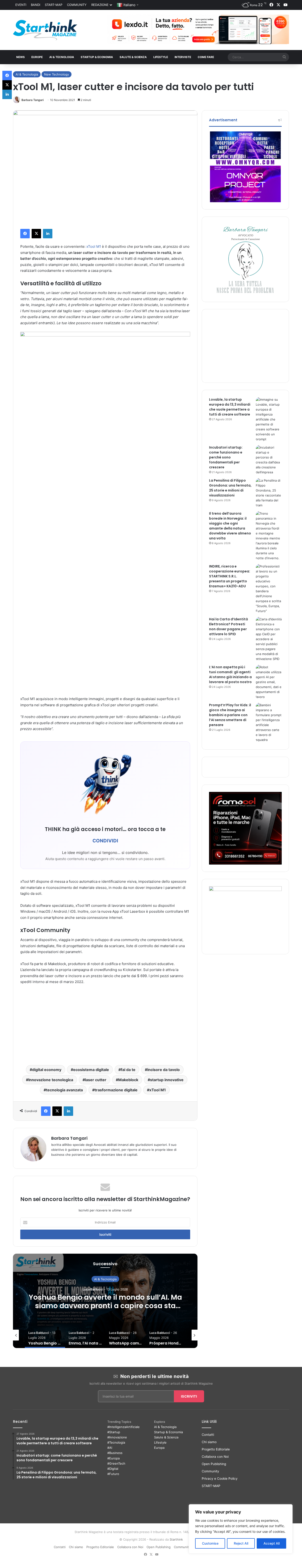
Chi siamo (209, 1442)
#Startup (113, 1432)
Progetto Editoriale (216, 1449)
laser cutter (95, 1079)
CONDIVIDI (105, 841)
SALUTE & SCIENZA (133, 57)
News (20, 57)
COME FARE (206, 57)
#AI (109, 1448)
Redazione (100, 5)
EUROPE (37, 57)
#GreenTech (116, 1463)
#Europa (113, 1458)
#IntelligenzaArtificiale (123, 1427)
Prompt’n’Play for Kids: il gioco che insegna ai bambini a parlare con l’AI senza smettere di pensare (230, 715)
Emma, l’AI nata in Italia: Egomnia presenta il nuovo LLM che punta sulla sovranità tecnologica (105, 1305)
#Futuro (113, 1474)
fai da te (128, 1069)
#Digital (112, 1469)
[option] (105, 1301)
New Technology (56, 74)
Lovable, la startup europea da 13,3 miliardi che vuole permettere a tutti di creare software (229, 407)
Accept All (272, 1543)
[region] (241, 1529)
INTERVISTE (183, 57)
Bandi (35, 5)
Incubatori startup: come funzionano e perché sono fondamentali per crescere (226, 457)
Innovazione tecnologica (50, 1079)
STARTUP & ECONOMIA (97, 57)
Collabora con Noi (215, 1456)
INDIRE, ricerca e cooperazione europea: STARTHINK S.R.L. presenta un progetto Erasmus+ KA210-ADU (229, 576)
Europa (159, 1448)
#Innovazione (117, 1437)
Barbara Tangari (32, 100)
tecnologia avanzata (64, 1090)
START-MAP (53, 5)
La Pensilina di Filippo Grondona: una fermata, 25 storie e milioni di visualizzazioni (230, 488)
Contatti (208, 1435)
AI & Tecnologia (61, 57)
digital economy (46, 1069)
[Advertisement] (105, 1024)
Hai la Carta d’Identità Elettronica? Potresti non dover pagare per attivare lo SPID (228, 626)
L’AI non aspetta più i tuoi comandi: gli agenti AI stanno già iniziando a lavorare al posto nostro (230, 674)
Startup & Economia (168, 1432)
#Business (114, 1453)
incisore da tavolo (163, 1069)
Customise (210, 1543)
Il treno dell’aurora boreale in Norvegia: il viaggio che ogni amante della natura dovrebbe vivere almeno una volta (230, 526)
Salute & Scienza (166, 1437)
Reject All (241, 1543)
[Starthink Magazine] (45, 30)
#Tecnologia (116, 1442)
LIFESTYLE (160, 57)
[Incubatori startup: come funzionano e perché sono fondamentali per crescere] (269, 460)
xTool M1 (93, 246)
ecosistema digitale (91, 1069)
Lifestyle (160, 1442)
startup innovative (167, 1079)
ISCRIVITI (189, 1396)
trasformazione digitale (116, 1090)
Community (77, 5)
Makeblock (128, 1079)
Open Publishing (214, 1464)
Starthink (176, 1539)
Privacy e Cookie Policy (220, 1478)
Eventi (20, 5)
